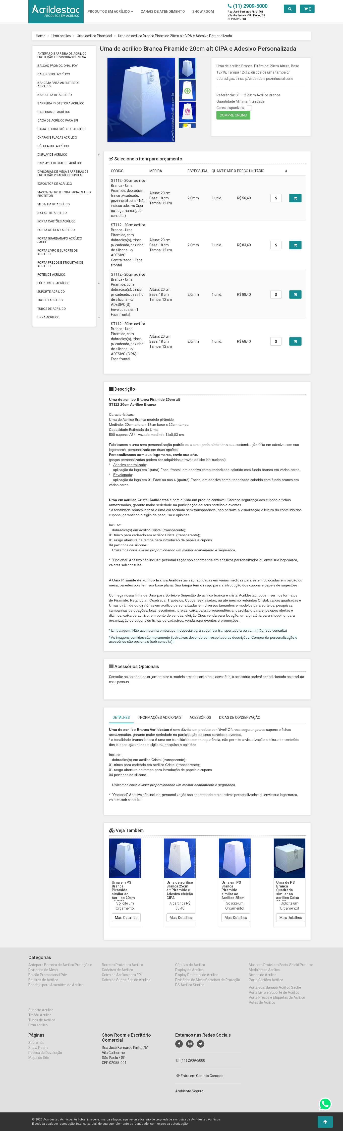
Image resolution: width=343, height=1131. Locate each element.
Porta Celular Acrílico (56, 230)
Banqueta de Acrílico (54, 95)
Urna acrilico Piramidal (94, 36)
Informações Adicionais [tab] (160, 718)
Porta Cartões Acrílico (56, 221)
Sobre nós (36, 1043)
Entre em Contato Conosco (202, 1076)
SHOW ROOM (203, 12)
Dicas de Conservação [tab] (239, 718)
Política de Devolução (45, 1053)
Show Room (38, 1048)
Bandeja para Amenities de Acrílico (58, 84)
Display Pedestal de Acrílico (59, 163)
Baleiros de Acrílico (53, 74)
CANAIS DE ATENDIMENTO (163, 12)
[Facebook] (179, 1044)
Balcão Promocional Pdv (57, 66)
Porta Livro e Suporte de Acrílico (57, 252)
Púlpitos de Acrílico (53, 283)
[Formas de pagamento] (275, 198)
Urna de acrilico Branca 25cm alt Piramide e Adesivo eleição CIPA (179, 890)
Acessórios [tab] (200, 718)
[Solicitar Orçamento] (295, 198)
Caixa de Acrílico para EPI (57, 120)
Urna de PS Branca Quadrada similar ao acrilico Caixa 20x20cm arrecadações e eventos (289, 896)
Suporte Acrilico (51, 291)
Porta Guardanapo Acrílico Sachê (59, 240)
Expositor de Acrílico (54, 184)
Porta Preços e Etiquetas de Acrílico (60, 264)
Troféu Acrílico (50, 300)
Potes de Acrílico (51, 274)
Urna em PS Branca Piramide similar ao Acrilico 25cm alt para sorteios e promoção (233, 896)
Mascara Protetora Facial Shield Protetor (64, 194)
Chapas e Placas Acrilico (57, 137)
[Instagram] (190, 1044)
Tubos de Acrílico (51, 309)
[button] (325, 1122)
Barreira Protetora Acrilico (60, 103)
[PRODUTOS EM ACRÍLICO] (55, 6)
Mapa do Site (38, 1058)
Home (40, 36)
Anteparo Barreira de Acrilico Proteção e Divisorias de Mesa (62, 55)
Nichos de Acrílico (52, 213)
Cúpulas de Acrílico (53, 146)
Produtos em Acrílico (109, 12)
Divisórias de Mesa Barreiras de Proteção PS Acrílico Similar (62, 173)
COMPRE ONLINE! (233, 115)
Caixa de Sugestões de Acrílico (62, 129)
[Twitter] (200, 1044)
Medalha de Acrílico (53, 204)
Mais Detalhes (126, 918)
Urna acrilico (61, 36)
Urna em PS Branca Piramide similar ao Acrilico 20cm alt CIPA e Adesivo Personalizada (124, 896)
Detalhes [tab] (121, 718)
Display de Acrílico (52, 154)
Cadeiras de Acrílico (53, 112)
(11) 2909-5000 (193, 1060)
